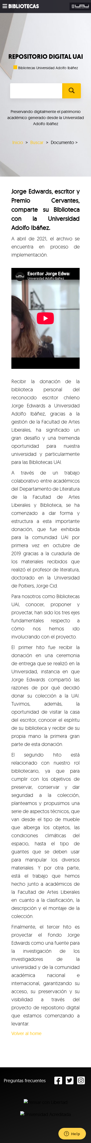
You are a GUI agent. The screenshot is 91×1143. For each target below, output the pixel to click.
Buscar (36, 142)
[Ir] (71, 90)
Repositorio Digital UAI (45, 56)
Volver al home (26, 1033)
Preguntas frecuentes (25, 1080)
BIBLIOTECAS (23, 6)
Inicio (17, 142)
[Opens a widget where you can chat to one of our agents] (72, 1134)
